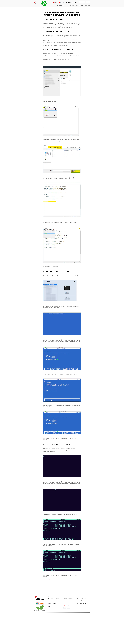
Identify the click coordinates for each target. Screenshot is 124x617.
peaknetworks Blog (51, 604)
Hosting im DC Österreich (52, 603)
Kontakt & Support (69, 2)
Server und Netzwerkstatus (81, 598)
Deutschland (77, 613)
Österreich (83, 613)
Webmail (76, 2)
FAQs (78, 601)
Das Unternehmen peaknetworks (53, 598)
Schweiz (73, 613)
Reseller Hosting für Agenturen (68, 598)
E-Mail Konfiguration (80, 600)
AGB (34, 613)
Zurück (49, 579)
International (87, 613)
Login (82, 2)
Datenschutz (39, 613)
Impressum (46, 613)
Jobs (49, 606)
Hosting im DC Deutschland (52, 601)
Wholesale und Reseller (66, 600)
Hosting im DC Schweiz (52, 600)
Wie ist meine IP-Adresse (81, 603)
